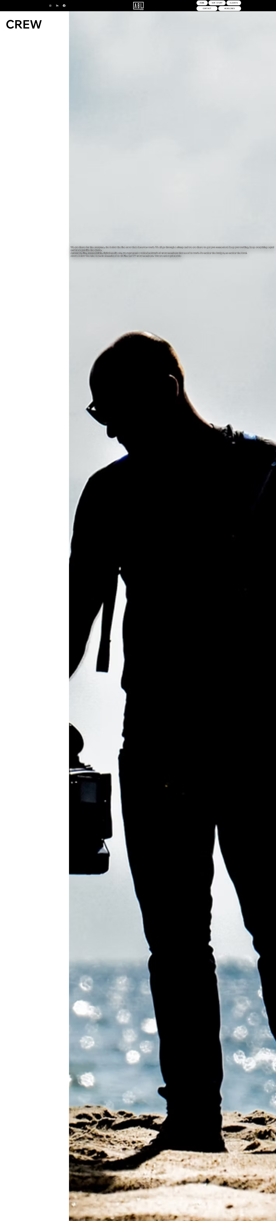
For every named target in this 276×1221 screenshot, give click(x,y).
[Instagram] (50, 5)
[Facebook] (64, 5)
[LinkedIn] (57, 5)
